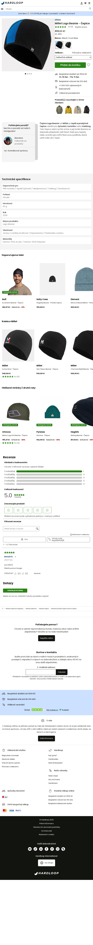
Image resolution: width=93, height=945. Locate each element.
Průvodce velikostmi (81, 53)
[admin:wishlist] (88, 65)
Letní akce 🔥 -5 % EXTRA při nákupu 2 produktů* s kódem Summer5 (46, 13)
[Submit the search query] (90, 9)
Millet (58, 20)
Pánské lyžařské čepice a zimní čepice (64, 608)
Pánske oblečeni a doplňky (14, 608)
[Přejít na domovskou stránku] (4, 609)
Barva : (66, 38)
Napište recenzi (81, 27)
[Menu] (2, 9)
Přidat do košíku (70, 65)
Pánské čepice (44, 608)
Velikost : (59, 53)
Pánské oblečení (31, 608)
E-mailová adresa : (46, 667)
